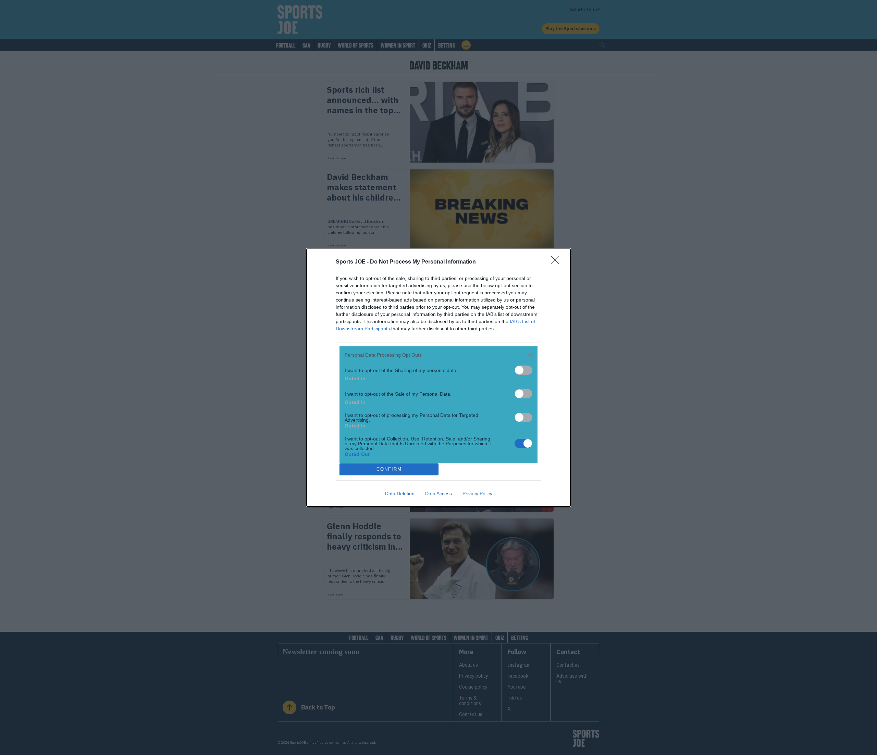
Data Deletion (400, 493)
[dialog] (438, 378)
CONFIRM (389, 469)
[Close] (557, 262)
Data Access (438, 493)
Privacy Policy (477, 493)
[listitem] (438, 355)
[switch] (523, 370)
